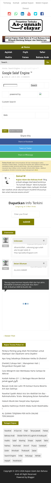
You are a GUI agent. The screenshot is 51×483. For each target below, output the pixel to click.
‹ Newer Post (9, 335)
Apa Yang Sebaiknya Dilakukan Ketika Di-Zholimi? (24, 358)
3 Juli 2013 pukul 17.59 (38, 267)
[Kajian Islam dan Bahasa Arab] (26, 31)
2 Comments (25, 77)
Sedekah (42, 445)
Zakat (34, 450)
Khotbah (15, 450)
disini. (36, 170)
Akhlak (38, 455)
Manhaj (22, 440)
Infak (20, 455)
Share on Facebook (25, 141)
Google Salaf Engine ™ (17, 73)
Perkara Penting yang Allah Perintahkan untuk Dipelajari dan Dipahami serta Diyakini (23, 352)
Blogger (31, 477)
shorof (26, 445)
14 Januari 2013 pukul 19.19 (36, 244)
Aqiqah (7, 460)
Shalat (30, 440)
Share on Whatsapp (25, 155)
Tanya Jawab (35, 430)
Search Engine (14, 68)
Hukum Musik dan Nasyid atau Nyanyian (20, 401)
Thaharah (25, 450)
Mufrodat (17, 445)
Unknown (18, 241)
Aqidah (38, 440)
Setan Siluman (20, 263)
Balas (5, 246)
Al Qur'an (17, 430)
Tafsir (46, 440)
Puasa (34, 445)
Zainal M (20, 176)
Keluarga (28, 455)
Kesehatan (17, 460)
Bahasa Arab (9, 435)
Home (26, 47)
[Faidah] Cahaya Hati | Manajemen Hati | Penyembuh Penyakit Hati (21, 364)
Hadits (7, 440)
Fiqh (26, 430)
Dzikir (6, 450)
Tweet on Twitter (25, 148)
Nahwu (7, 445)
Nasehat (7, 430)
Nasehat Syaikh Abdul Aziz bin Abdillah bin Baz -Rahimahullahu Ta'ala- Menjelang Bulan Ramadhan (25, 395)
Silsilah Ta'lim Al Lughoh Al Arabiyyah (32, 435)
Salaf (14, 440)
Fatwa (45, 430)
